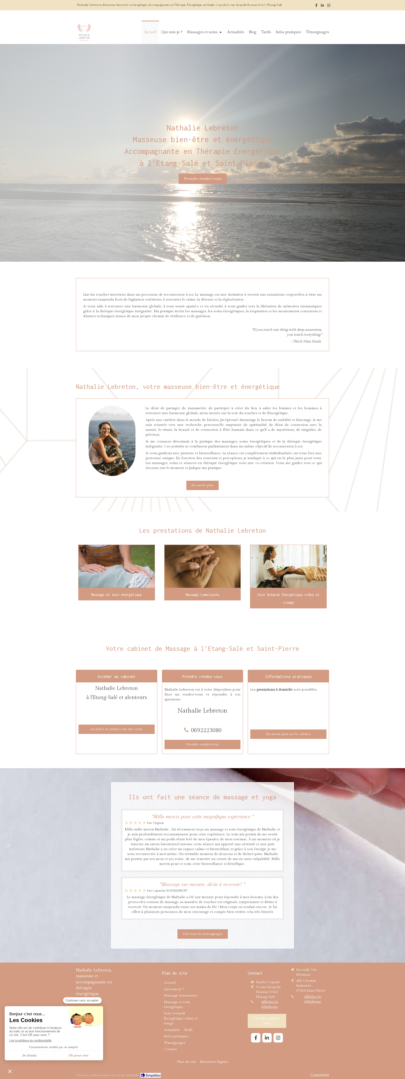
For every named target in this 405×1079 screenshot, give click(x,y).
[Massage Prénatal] (288, 566)
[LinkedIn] (322, 6)
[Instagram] (328, 6)
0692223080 (206, 730)
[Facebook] (316, 6)
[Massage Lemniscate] (203, 566)
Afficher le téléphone (269, 1004)
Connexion (320, 1075)
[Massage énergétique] (117, 566)
